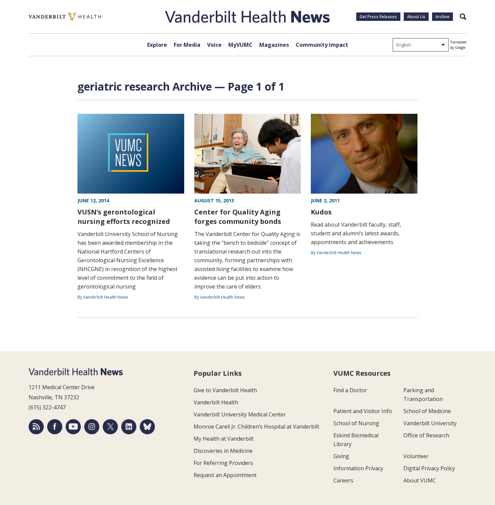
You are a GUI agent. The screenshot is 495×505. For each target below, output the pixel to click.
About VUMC (419, 480)
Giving (341, 456)
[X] (110, 426)
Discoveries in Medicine (223, 450)
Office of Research (426, 435)
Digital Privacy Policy (429, 468)
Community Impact (322, 44)
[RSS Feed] (36, 426)
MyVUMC (240, 44)
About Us (416, 17)
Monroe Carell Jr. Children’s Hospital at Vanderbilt (256, 426)
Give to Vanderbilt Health (225, 390)
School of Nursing (356, 423)
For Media (187, 44)
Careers (343, 480)
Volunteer (416, 456)
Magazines (274, 44)
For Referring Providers (223, 463)
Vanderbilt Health (216, 402)
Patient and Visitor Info (362, 411)
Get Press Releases (378, 17)
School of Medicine (427, 411)
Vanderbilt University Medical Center (240, 414)
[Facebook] (54, 426)
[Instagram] (91, 426)
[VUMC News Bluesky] (147, 426)
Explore (157, 44)
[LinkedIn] (128, 426)
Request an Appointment (225, 475)
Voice (214, 44)
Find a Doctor (350, 390)
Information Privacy (358, 468)
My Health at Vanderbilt (224, 438)
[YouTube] (73, 426)
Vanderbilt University (430, 423)
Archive (442, 17)
